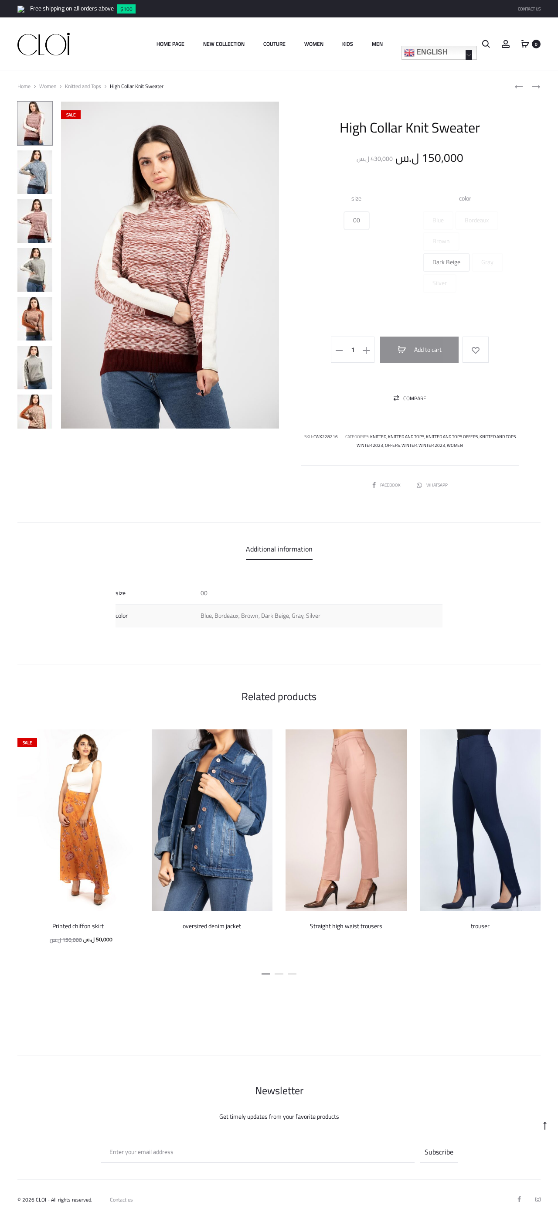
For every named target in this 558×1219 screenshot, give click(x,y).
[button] (356, 220)
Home (24, 86)
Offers (392, 445)
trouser (480, 926)
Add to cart (427, 349)
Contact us (121, 1200)
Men (377, 44)
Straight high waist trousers (346, 926)
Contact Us (529, 9)
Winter (409, 445)
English (431, 52)
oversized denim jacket (212, 926)
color (465, 198)
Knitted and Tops (83, 86)
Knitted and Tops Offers (452, 436)
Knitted (378, 436)
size (356, 198)
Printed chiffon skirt (78, 926)
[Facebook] (519, 1199)
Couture (274, 44)
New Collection (224, 44)
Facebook (390, 485)
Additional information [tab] (279, 548)
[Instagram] (538, 1199)
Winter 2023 (431, 445)
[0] (525, 43)
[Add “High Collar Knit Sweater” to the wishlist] (476, 350)
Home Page (170, 44)
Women (313, 44)
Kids (347, 44)
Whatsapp (437, 485)
